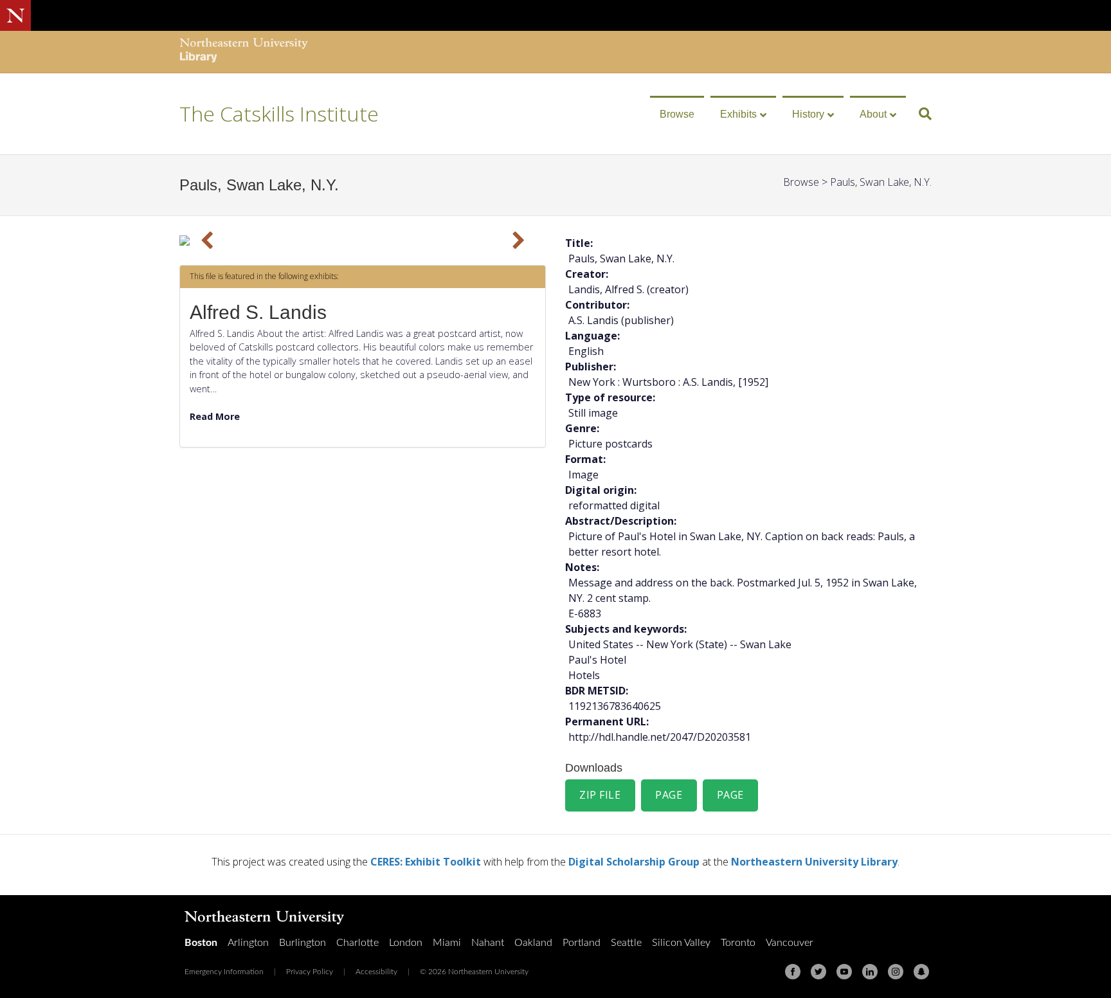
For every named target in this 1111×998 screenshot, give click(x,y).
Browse (677, 114)
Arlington (248, 943)
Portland (582, 943)
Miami (447, 943)
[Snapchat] (921, 971)
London (405, 943)
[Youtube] (844, 971)
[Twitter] (818, 971)
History (808, 114)
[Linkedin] (870, 971)
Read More (215, 416)
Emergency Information (224, 971)
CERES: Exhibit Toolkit (425, 862)
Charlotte (357, 943)
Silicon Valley (681, 943)
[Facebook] (792, 971)
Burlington (302, 943)
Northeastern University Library (814, 862)
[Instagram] (895, 971)
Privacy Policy (309, 971)
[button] (207, 240)
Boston (201, 943)
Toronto (738, 943)
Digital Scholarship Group (634, 862)
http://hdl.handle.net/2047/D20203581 (659, 737)
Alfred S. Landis (258, 312)
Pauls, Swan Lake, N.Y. (881, 182)
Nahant (487, 943)
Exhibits (738, 114)
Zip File (599, 795)
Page (668, 795)
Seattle (626, 943)
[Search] (920, 114)
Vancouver (789, 943)
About (873, 114)
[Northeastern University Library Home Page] (243, 51)
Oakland (533, 943)
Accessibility (376, 971)
